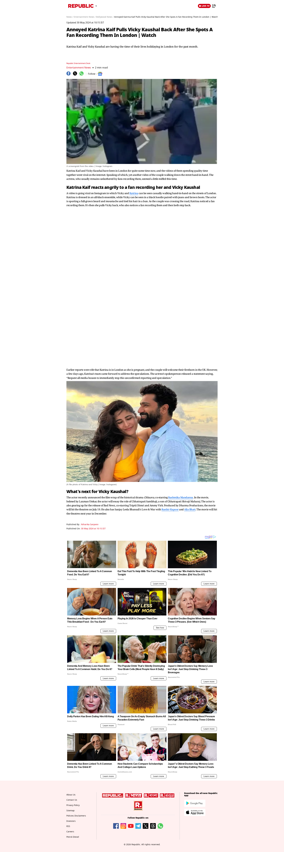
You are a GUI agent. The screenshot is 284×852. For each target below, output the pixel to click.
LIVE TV (206, 6)
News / (69, 17)
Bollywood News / (105, 17)
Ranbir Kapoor (170, 509)
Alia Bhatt (189, 509)
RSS (68, 826)
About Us (70, 794)
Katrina (133, 193)
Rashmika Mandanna (180, 497)
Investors (71, 821)
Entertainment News (78, 67)
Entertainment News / (85, 17)
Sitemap (70, 810)
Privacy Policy (73, 805)
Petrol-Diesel (72, 837)
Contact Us (71, 799)
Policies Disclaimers (76, 815)
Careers (70, 831)
